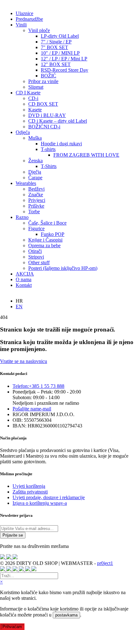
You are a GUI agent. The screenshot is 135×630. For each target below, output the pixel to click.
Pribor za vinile (43, 81)
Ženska (35, 160)
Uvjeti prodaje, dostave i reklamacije (49, 497)
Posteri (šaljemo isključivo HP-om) (62, 268)
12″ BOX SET (56, 64)
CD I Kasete (28, 92)
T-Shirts (49, 166)
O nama (23, 279)
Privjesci (36, 200)
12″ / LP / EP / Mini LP (64, 58)
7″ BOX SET (54, 47)
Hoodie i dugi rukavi (61, 143)
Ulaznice (24, 13)
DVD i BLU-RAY (47, 115)
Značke (35, 194)
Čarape (35, 177)
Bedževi (36, 189)
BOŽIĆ (48, 75)
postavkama (66, 615)
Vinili (21, 24)
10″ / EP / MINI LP (60, 53)
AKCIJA (25, 273)
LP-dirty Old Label (60, 36)
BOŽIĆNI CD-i (44, 126)
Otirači (35, 251)
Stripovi (36, 256)
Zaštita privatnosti (30, 491)
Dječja (34, 172)
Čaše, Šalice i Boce (47, 223)
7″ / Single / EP (56, 41)
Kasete (35, 109)
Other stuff (39, 262)
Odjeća (23, 132)
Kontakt (24, 285)
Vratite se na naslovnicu (23, 361)
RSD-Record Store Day (64, 70)
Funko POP (52, 234)
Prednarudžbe (29, 19)
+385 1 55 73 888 (38, 386)
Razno (22, 217)
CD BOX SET (43, 104)
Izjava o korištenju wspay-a (40, 503)
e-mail (32, 408)
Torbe (34, 211)
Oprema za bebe (44, 245)
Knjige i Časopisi (45, 240)
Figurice (36, 228)
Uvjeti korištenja (29, 486)
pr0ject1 (105, 563)
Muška (35, 138)
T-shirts (48, 149)
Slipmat (35, 87)
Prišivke (36, 206)
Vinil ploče (39, 30)
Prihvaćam (12, 626)
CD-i (33, 98)
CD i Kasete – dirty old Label (57, 121)
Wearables (26, 183)
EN (19, 306)
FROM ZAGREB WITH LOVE (86, 155)
